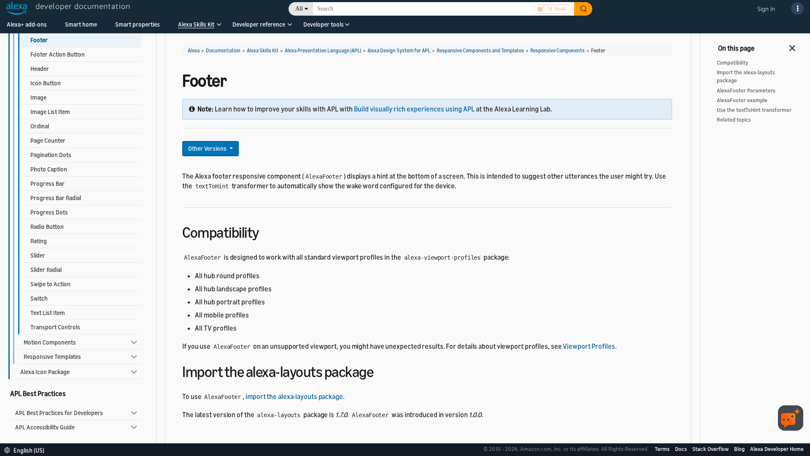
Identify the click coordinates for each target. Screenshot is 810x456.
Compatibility (732, 63)
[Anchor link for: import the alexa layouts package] (380, 370)
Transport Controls (55, 327)
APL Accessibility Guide (45, 427)
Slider (37, 255)
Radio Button (47, 226)
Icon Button (45, 83)
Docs (681, 448)
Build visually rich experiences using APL (414, 109)
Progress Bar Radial (55, 197)
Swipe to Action (50, 284)
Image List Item (50, 111)
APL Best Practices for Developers (59, 412)
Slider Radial (46, 269)
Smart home (81, 24)
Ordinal (39, 126)
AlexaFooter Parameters (746, 90)
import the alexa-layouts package (294, 396)
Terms (663, 448)
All (299, 8)
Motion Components (50, 342)
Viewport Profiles (589, 346)
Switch (39, 298)
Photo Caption (48, 169)
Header (39, 68)
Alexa (194, 50)
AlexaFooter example (742, 100)
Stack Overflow (711, 448)
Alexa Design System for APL (398, 50)
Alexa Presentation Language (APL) (323, 50)
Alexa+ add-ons (27, 24)
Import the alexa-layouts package (746, 76)
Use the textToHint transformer (754, 110)
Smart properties (137, 24)
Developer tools (323, 24)
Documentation (223, 50)
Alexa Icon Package (45, 371)
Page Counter (47, 140)
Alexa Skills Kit (196, 24)
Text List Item (47, 312)
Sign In (766, 8)
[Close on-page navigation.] (793, 45)
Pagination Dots (50, 154)
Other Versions (208, 148)
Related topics (734, 120)
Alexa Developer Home (777, 448)
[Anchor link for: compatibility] (266, 231)
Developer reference (258, 24)
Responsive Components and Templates (480, 50)
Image (38, 97)
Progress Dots (49, 212)
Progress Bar (47, 183)
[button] (196, 27)
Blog (740, 448)
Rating (38, 240)
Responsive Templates (52, 356)
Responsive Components (557, 50)
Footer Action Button (57, 54)
